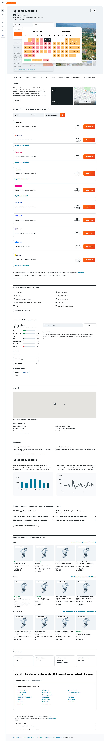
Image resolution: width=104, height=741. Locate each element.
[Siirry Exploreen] (3, 22)
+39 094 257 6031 (18, 19)
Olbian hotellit (45, 690)
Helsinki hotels (71, 699)
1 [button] (66, 40)
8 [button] (29, 44)
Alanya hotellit (45, 697)
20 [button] (49, 48)
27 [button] (49, 51)
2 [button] (33, 40)
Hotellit (22, 737)
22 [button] (30, 51)
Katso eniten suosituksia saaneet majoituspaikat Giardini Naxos (79, 611)
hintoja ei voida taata (51, 718)
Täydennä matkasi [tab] (36, 680)
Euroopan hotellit (30, 737)
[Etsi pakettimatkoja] (3, 17)
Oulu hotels (20, 701)
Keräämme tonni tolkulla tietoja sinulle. (26, 726)
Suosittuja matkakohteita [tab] (22, 680)
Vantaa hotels (45, 701)
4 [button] (41, 40)
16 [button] (33, 48)
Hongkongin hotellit (47, 695)
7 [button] (62, 44)
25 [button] (41, 51)
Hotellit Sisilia (48, 737)
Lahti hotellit (20, 695)
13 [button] (49, 44)
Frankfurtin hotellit (72, 695)
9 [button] (33, 44)
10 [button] (37, 44)
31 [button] (74, 55)
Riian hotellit (71, 697)
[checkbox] (21, 374)
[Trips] (3, 30)
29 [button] (30, 55)
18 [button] (41, 48)
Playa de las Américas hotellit (24, 697)
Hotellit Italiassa (39, 737)
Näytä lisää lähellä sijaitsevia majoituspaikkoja (83, 542)
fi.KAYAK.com (16, 737)
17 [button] (37, 48)
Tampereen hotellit (22, 690)
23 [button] (33, 51)
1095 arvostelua (24, 15)
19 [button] (45, 48)
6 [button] (49, 40)
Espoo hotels (71, 701)
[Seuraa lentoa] (3, 26)
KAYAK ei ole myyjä (20, 723)
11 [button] (41, 44)
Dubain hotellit (46, 699)
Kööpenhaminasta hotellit (74, 692)
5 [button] (45, 40)
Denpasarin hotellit (21, 692)
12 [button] (45, 44)
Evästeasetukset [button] (17, 278)
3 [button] (37, 40)
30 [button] (34, 55)
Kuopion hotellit (21, 699)
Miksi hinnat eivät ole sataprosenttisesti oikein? (28, 729)
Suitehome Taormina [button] (19, 563)
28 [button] (26, 55)
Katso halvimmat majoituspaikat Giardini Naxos (83, 576)
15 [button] (29, 48)
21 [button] (26, 51)
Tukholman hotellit (72, 690)
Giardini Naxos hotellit (57, 737)
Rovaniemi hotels (46, 704)
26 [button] (45, 51)
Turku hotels (20, 704)
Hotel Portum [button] (38, 563)
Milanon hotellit (46, 692)
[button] (3, 2)
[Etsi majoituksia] (3, 11)
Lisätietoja (81, 272)
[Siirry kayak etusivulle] (11, 3)
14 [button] (26, 48)
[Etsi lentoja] (3, 7)
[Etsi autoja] (3, 14)
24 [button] (37, 51)
